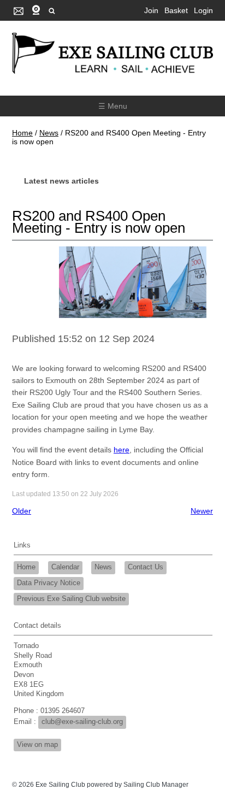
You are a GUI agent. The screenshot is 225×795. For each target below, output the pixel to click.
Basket (176, 10)
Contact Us (145, 567)
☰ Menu (112, 106)
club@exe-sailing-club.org (82, 722)
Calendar (65, 567)
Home (22, 132)
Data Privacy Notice (48, 583)
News (48, 132)
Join (151, 10)
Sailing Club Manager (155, 784)
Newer (202, 511)
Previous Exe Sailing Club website (71, 599)
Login (203, 10)
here (121, 449)
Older (21, 511)
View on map (37, 745)
